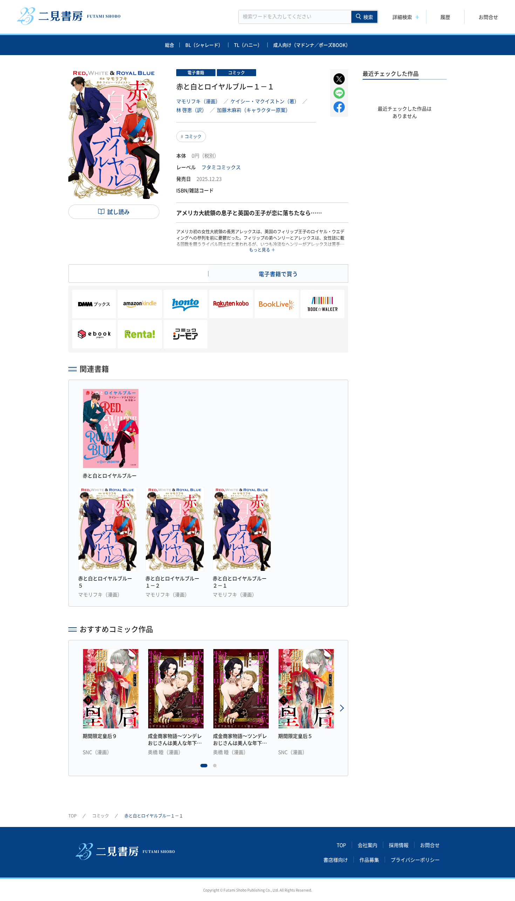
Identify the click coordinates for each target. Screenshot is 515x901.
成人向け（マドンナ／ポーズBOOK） (311, 44)
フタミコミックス (221, 167)
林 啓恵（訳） (191, 109)
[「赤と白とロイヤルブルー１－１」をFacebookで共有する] (339, 107)
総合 (169, 44)
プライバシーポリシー (415, 859)
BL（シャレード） (204, 44)
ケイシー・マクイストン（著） (265, 101)
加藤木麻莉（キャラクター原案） (253, 109)
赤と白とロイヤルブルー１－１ (153, 816)
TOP (72, 816)
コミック (193, 136)
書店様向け (335, 859)
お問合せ (488, 16)
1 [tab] (203, 767)
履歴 (445, 16)
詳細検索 (402, 16)
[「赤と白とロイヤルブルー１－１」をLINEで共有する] (339, 93)
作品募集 (369, 859)
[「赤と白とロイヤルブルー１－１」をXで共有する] (339, 79)
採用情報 (398, 845)
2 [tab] (216, 767)
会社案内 (367, 845)
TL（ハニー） (248, 44)
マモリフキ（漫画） (198, 101)
